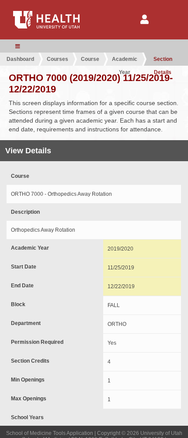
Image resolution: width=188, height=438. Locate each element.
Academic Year (124, 61)
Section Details (162, 61)
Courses (57, 59)
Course (90, 59)
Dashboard (20, 59)
